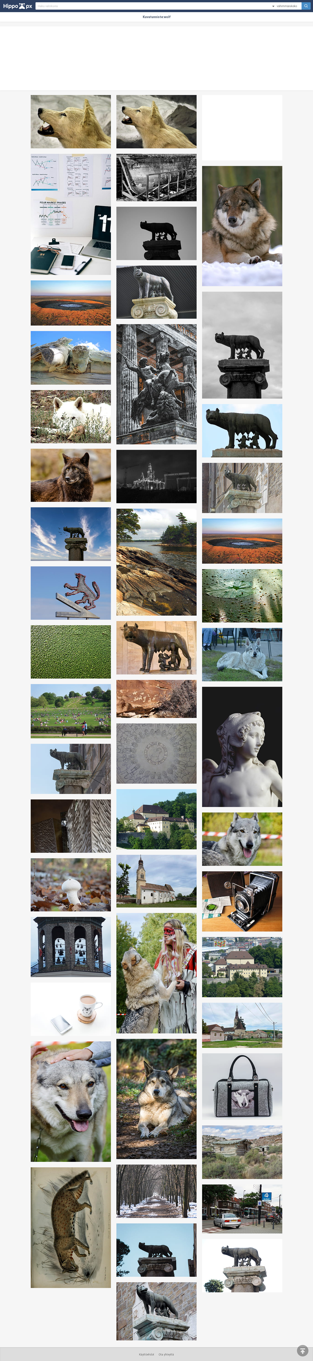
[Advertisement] (156, 58)
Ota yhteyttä (166, 1354)
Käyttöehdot (146, 1354)
